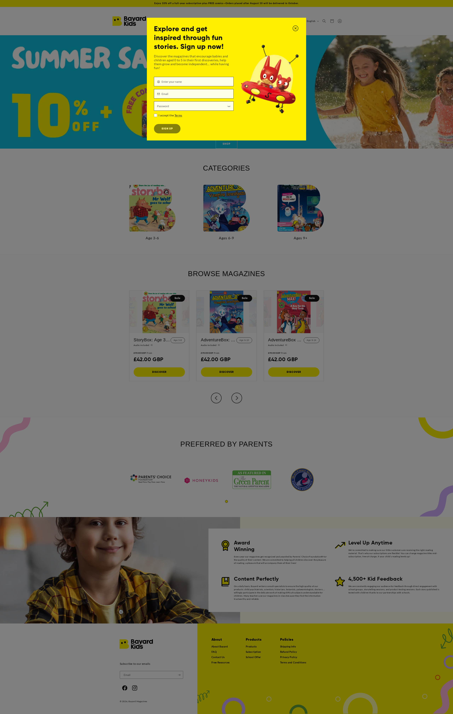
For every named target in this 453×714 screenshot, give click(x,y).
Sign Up (167, 128)
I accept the (170, 115)
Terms (178, 115)
